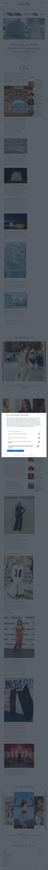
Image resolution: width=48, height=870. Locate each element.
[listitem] (24, 431)
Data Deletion (17, 454)
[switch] (38, 434)
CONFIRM (15, 450)
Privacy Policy (30, 454)
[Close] (44, 415)
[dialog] (24, 435)
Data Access (24, 454)
